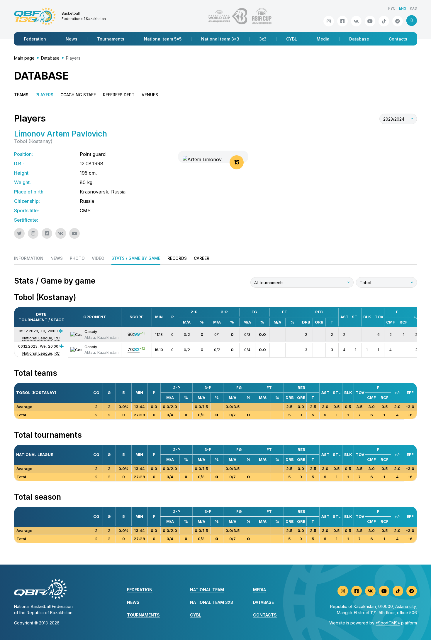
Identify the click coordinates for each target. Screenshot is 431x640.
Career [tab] (201, 258)
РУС (392, 8)
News (71, 38)
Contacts (398, 38)
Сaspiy (90, 331)
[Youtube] (370, 21)
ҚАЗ (413, 8)
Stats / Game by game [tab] (135, 258)
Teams (21, 94)
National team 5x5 (162, 38)
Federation (35, 38)
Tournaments (110, 38)
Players (44, 94)
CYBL (291, 38)
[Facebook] (342, 21)
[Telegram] (397, 21)
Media (323, 38)
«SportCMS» (388, 622)
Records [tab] (177, 258)
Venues (150, 94)
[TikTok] (384, 21)
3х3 (263, 38)
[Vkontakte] (356, 21)
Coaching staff (78, 94)
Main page (24, 57)
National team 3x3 (220, 38)
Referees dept (119, 94)
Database (359, 38)
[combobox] (398, 119)
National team (207, 589)
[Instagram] (328, 21)
